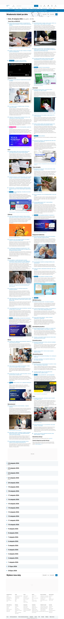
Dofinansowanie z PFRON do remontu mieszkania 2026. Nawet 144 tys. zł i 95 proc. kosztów (30, 10)
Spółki (33, 573)
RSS (39, 593)
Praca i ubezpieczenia (35, 574)
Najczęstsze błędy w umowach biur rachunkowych (21, 318)
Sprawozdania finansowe (43, 576)
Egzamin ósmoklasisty (18, 589)
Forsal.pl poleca (36, 362)
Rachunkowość (9, 573)
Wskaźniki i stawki (43, 581)
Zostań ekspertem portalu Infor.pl (41, 440)
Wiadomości (50, 572)
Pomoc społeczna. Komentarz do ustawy (45, 276)
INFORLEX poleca (37, 300)
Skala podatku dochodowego (44, 588)
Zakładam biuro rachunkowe (44, 572)
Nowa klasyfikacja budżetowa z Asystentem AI (46, 215)
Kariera (36, 593)
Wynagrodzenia (17, 573)
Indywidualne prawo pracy (18, 572)
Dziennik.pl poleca (37, 340)
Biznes (19, 8)
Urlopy (16, 575)
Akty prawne (25, 581)
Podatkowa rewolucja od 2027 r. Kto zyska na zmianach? (44, 301)
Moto (40, 8)
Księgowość (11, 8)
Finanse (50, 574)
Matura (16, 588)
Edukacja (50, 8)
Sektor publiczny (24, 8)
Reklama (46, 593)
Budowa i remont (51, 575)
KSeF (54, 8)
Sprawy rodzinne (26, 572)
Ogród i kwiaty (51, 576)
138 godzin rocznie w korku (37, 422)
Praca (24, 576)
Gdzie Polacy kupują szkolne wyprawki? (14, 237)
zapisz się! (50, 438)
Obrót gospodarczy (9, 574)
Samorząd (35, 88)
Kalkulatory (33, 581)
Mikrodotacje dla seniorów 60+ (38, 192)
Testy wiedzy (17, 590)
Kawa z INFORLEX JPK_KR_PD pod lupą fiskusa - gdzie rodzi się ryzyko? (19, 147)
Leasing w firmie (34, 576)
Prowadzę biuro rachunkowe (44, 573)
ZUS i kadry (8, 575)
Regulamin (31, 593)
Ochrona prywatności (13, 593)
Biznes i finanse (34, 572)
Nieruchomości (44, 8)
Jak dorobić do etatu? (37, 46)
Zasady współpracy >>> (39, 444)
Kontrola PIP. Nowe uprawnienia (43, 67)
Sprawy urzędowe (26, 575)
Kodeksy (25, 588)
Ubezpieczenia (17, 574)
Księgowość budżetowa (38, 234)
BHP (15, 576)
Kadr (34, 21)
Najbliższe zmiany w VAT (12, 401)
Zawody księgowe (9, 576)
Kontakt (42, 593)
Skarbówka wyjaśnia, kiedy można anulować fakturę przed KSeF (18, 174)
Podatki (8, 572)
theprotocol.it (51, 588)
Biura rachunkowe (43, 571)
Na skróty (50, 581)
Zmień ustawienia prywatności (23, 593)
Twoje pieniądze (34, 8)
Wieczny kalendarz (41, 135)
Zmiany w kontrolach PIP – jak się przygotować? (46, 374)
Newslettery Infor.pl (37, 436)
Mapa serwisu (52, 593)
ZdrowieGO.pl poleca (38, 354)
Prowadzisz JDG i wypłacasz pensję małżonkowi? (16, 363)
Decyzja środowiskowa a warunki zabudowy (15, 430)
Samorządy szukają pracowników (38, 259)
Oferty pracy (50, 589)
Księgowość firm (12, 78)
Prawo (30, 8)
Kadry (15, 8)
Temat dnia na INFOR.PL (14, 21)
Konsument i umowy (26, 574)
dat (38, 297)
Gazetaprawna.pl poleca (38, 326)
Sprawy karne (25, 573)
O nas (7, 593)
